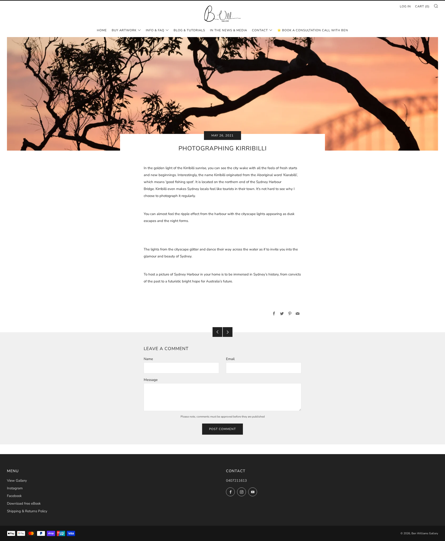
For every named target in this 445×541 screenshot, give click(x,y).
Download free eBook (24, 503)
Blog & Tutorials (189, 30)
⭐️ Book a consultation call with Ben (312, 30)
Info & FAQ (155, 30)
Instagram (15, 488)
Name (148, 359)
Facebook (14, 496)
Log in (405, 6)
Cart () (422, 6)
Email (230, 359)
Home (102, 30)
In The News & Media (228, 30)
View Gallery (17, 480)
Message (151, 379)
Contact (260, 30)
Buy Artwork (124, 30)
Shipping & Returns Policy (27, 511)
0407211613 (236, 480)
